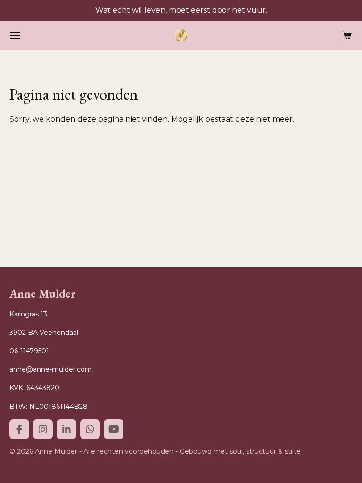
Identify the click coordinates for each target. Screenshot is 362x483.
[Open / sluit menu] (15, 35)
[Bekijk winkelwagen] (347, 35)
